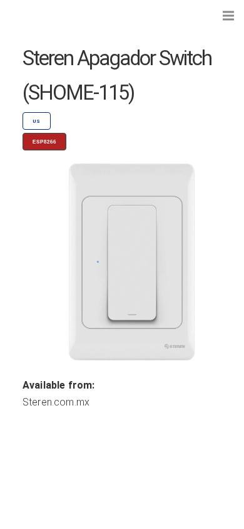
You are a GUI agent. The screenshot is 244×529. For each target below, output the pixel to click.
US (37, 121)
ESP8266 (44, 142)
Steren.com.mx (56, 402)
